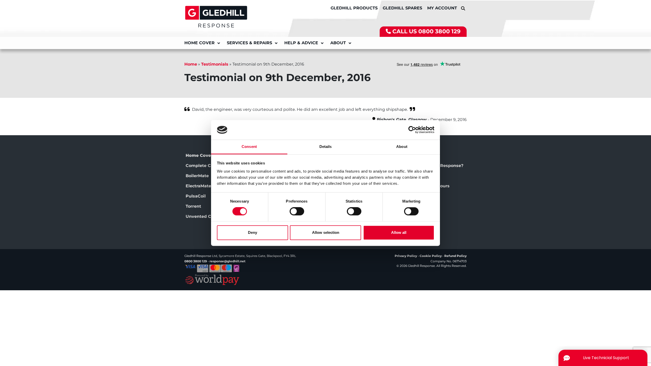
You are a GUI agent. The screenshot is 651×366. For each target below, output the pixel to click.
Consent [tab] (249, 146)
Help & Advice (301, 42)
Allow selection (325, 232)
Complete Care (202, 165)
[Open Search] (463, 8)
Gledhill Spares (402, 8)
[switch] (297, 211)
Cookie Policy (431, 256)
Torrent (193, 206)
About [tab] (401, 146)
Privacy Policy (406, 256)
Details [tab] (325, 146)
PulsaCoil (196, 196)
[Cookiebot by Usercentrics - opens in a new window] (412, 130)
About (338, 42)
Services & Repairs (249, 42)
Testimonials (214, 64)
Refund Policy (455, 256)
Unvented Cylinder (206, 216)
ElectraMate (198, 186)
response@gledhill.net (227, 261)
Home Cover (199, 42)
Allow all (398, 232)
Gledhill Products (354, 8)
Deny (252, 232)
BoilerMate (197, 175)
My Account (442, 8)
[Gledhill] (216, 16)
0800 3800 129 (439, 31)
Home (190, 64)
